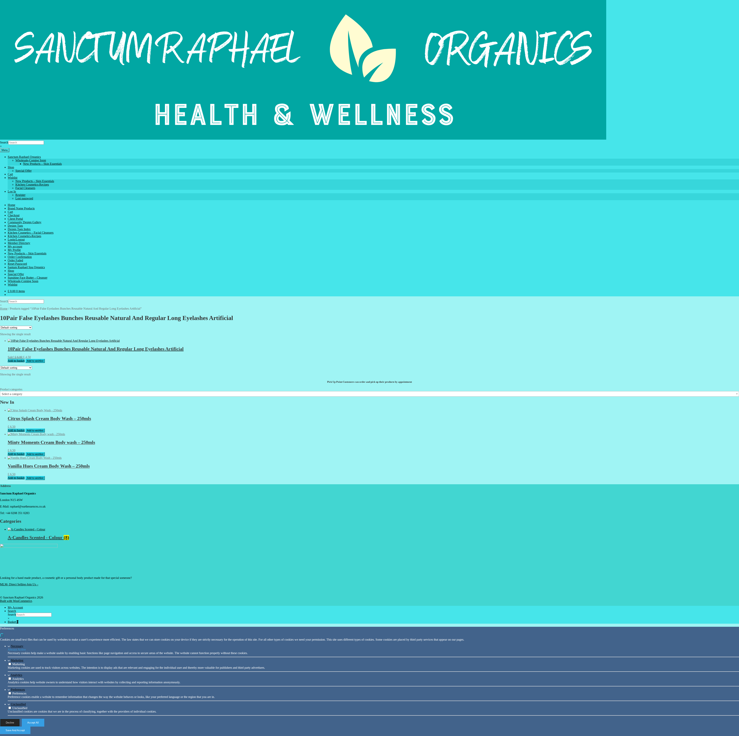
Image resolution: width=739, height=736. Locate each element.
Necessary (17, 646)
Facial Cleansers (25, 188)
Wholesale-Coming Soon (30, 160)
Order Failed (15, 260)
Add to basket (16, 360)
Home (11, 205)
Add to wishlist (35, 360)
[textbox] (369, 394)
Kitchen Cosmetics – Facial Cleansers (31, 232)
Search (4, 142)
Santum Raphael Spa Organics (26, 267)
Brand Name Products (21, 208)
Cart (10, 174)
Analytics (16, 675)
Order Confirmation (20, 256)
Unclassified (18, 704)
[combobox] (369, 394)
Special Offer (23, 170)
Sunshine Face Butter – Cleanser (27, 277)
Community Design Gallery (24, 222)
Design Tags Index (19, 229)
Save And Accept (15, 730)
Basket (13, 621)
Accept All (33, 722)
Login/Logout (16, 239)
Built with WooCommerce (16, 601)
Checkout (13, 215)
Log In (12, 191)
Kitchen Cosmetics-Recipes (32, 184)
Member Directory (19, 243)
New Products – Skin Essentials (42, 163)
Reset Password (17, 263)
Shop (11, 167)
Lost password (24, 198)
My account (15, 246)
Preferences (18, 689)
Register (20, 195)
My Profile (14, 250)
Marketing (17, 660)
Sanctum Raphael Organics (24, 156)
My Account (15, 607)
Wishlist (12, 177)
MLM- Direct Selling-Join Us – (19, 584)
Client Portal (15, 218)
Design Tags (15, 225)
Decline (10, 722)
